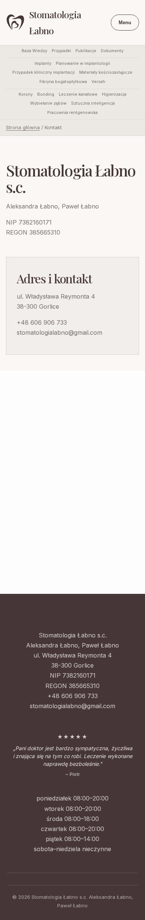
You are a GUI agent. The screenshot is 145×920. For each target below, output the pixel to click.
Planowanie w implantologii (83, 63)
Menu (125, 22)
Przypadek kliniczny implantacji (43, 72)
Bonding (45, 94)
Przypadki (61, 50)
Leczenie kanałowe (78, 94)
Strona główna (23, 127)
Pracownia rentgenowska (72, 112)
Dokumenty (112, 50)
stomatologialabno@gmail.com (59, 332)
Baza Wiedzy (34, 50)
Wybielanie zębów (48, 103)
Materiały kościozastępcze (105, 72)
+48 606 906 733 (42, 322)
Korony (26, 94)
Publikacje (85, 50)
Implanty (43, 63)
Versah (98, 81)
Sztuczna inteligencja (93, 103)
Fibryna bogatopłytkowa (63, 81)
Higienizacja (114, 94)
